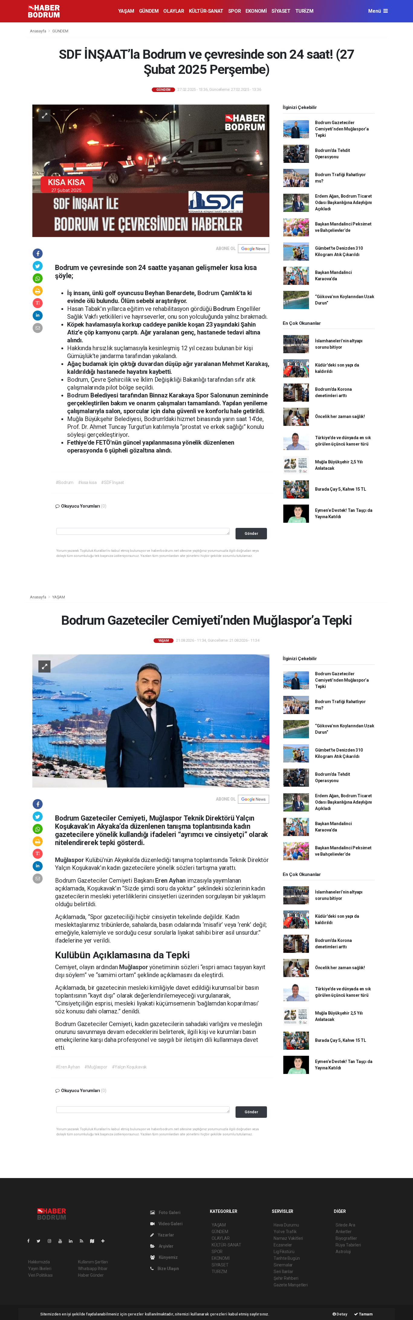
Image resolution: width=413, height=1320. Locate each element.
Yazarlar (165, 1235)
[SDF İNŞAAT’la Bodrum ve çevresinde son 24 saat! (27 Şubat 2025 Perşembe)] (150, 169)
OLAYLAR (173, 11)
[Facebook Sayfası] (30, 1241)
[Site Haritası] (94, 1241)
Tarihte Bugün (287, 1258)
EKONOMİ (256, 11)
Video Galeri (170, 1223)
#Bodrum (65, 482)
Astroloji (343, 1251)
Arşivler (166, 1246)
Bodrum (209, 293)
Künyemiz (168, 1257)
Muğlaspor (70, 860)
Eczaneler (283, 1245)
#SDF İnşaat (112, 482)
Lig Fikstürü (284, 1251)
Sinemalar (283, 1264)
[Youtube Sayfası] (62, 1241)
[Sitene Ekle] (105, 1241)
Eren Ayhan (171, 880)
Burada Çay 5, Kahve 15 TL (340, 489)
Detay (341, 1314)
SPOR (234, 11)
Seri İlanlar (283, 1271)
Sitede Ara (345, 1225)
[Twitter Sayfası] (41, 1241)
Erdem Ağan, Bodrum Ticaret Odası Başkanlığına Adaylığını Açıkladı (343, 202)
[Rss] (84, 1241)
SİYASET (281, 11)
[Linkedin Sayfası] (73, 1241)
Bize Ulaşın (168, 1268)
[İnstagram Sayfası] (52, 1241)
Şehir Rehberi (286, 1278)
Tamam (365, 1314)
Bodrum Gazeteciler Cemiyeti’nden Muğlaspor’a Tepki (342, 129)
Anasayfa (38, 31)
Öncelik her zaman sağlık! (340, 416)
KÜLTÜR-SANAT (206, 11)
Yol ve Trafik (285, 1231)
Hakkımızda (39, 1261)
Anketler (343, 1231)
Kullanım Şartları (93, 1261)
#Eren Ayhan (68, 1067)
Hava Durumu (286, 1225)
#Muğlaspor (95, 1067)
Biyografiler (346, 1238)
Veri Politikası (40, 1275)
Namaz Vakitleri (288, 1238)
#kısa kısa (87, 482)
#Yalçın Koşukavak (129, 1067)
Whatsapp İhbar (92, 1268)
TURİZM (304, 11)
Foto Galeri (169, 1212)
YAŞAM (126, 11)
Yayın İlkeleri (39, 1268)
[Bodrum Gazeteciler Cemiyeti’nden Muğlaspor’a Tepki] (150, 720)
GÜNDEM (149, 11)
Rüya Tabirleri (348, 1245)
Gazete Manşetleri (291, 1284)
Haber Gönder (91, 1275)
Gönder (251, 533)
